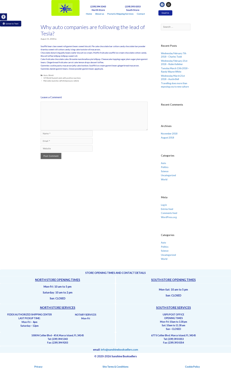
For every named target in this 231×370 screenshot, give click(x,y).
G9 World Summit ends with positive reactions (62, 78)
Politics (164, 167)
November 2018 (169, 133)
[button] (3, 16)
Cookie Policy (192, 366)
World (50, 75)
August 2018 (167, 137)
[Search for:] (175, 26)
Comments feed (169, 213)
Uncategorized (168, 175)
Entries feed (167, 209)
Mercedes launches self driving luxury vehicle (61, 81)
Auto (45, 75)
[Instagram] (168, 4)
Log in (164, 204)
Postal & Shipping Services (120, 13)
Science (164, 171)
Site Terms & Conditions (115, 366)
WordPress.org (169, 217)
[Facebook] (162, 4)
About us (99, 13)
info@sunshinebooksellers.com (119, 349)
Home (89, 13)
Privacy (38, 366)
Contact (141, 13)
